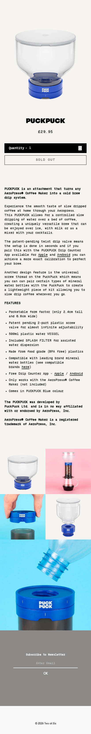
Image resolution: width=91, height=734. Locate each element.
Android (63, 254)
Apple (43, 254)
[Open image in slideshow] (45, 62)
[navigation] (81, 8)
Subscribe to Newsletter (45, 654)
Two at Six (50, 723)
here (25, 367)
